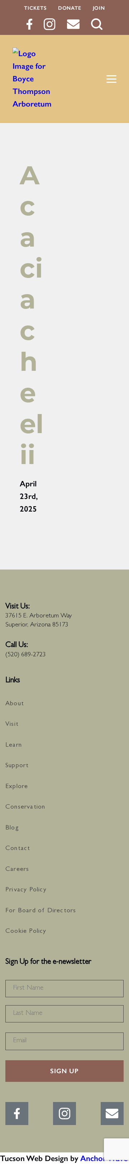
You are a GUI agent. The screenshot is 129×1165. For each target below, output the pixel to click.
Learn (13, 745)
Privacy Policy (26, 890)
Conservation (25, 807)
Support (17, 766)
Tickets (35, 8)
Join (99, 8)
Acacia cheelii (32, 315)
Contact (17, 849)
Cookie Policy (26, 931)
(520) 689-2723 (25, 655)
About (14, 704)
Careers (17, 870)
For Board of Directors (40, 911)
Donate (69, 8)
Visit (12, 724)
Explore (16, 787)
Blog (12, 828)
